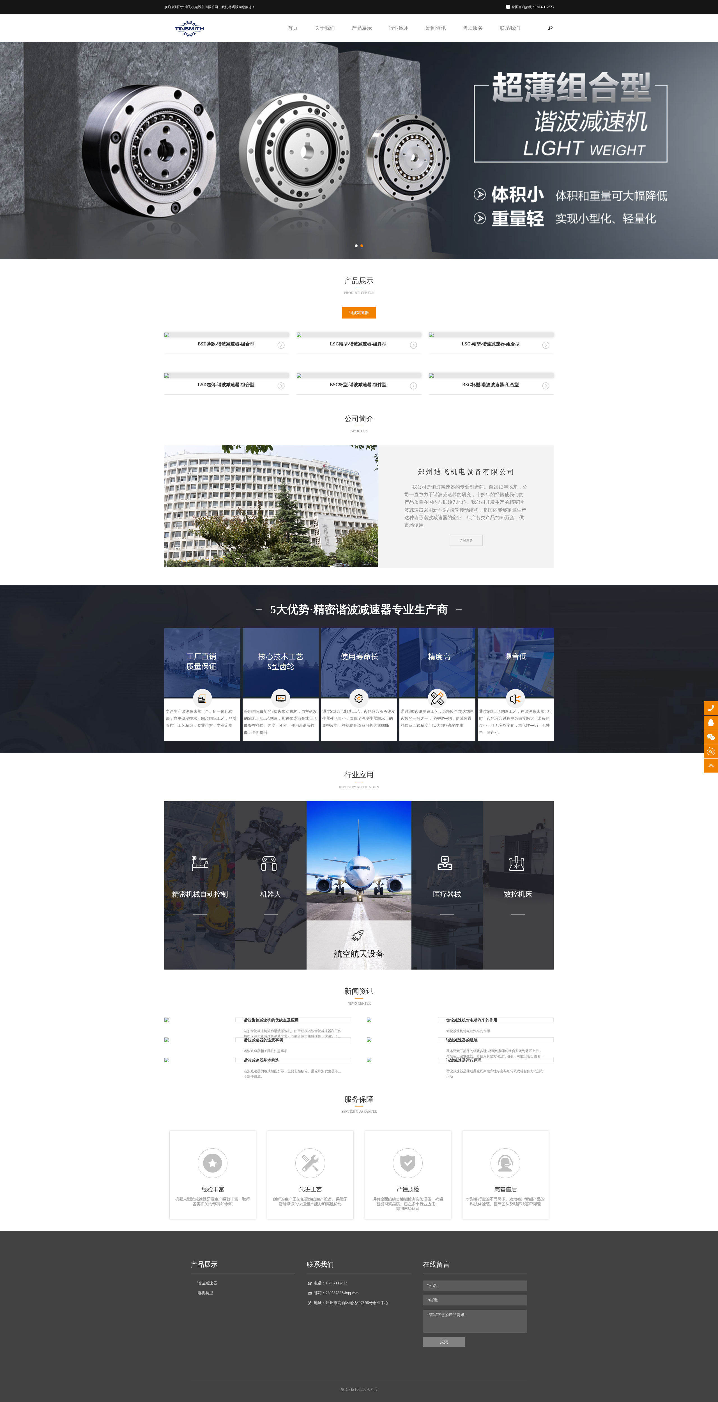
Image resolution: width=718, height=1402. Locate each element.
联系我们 (510, 28)
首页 (293, 28)
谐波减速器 (359, 313)
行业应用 (399, 28)
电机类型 (205, 1293)
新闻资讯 (436, 28)
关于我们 (325, 28)
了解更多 (466, 540)
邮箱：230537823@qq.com (336, 1293)
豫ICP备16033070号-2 (359, 1389)
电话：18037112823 (330, 1283)
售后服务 (473, 28)
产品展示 (362, 28)
